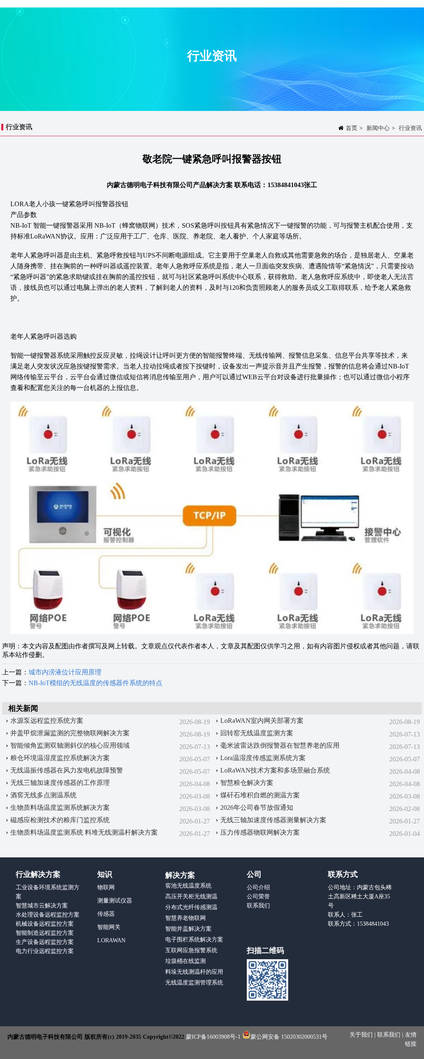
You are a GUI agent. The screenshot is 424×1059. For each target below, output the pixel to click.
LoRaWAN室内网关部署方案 (262, 720)
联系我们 (258, 906)
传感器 (106, 914)
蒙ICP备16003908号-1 (213, 1037)
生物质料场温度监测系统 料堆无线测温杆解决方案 (84, 832)
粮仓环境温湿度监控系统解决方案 (60, 757)
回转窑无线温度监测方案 (256, 732)
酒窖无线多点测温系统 (43, 795)
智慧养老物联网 (185, 918)
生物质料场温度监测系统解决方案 (60, 807)
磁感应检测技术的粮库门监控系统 (60, 819)
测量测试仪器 (114, 901)
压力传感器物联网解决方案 (260, 832)
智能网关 (108, 927)
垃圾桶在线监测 (185, 961)
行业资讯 (410, 128)
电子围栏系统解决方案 (194, 939)
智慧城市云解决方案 (42, 906)
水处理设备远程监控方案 (48, 915)
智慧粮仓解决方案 (246, 782)
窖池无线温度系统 (188, 886)
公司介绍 (258, 887)
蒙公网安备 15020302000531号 (289, 1037)
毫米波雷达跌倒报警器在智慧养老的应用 (280, 745)
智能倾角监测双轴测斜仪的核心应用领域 (70, 745)
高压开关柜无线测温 (191, 896)
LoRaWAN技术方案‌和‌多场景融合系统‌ (275, 770)
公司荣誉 (258, 896)
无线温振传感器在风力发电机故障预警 (66, 770)
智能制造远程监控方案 (45, 933)
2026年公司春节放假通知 (256, 807)
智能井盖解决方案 (188, 929)
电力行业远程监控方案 (45, 951)
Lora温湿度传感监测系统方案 (263, 757)
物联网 (106, 887)
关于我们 (361, 1035)
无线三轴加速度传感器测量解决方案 (273, 819)
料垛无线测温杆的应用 (194, 972)
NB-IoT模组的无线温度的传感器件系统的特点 (95, 682)
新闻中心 (378, 128)
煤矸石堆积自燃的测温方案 (260, 795)
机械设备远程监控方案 (45, 924)
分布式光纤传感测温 (191, 907)
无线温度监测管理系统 (194, 983)
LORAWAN (111, 940)
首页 (351, 128)
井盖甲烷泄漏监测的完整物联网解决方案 (70, 732)
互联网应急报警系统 (191, 950)
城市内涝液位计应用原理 (65, 672)
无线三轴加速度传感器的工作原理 (60, 782)
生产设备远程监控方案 (45, 942)
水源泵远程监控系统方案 (46, 720)
